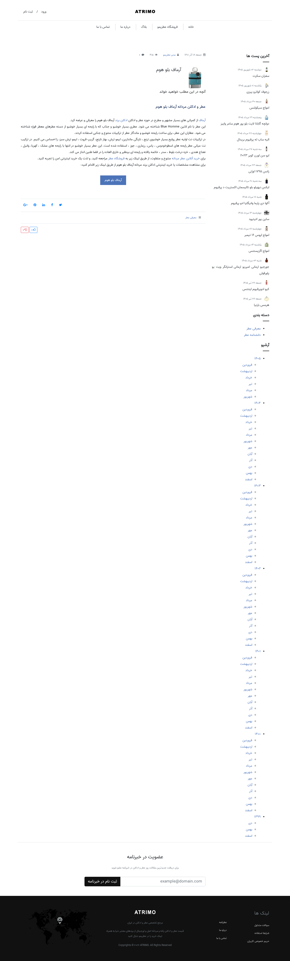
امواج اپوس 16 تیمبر (256, 235)
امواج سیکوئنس (259, 107)
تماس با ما (103, 26)
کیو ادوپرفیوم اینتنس (255, 289)
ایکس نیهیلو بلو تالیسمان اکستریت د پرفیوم (241, 187)
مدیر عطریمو (169, 55)
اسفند (248, 479)
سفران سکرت (261, 75)
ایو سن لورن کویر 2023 (254, 155)
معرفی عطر (253, 328)
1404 (257, 403)
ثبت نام (28, 11)
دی (250, 466)
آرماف (202, 120)
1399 (257, 816)
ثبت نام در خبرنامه (102, 881)
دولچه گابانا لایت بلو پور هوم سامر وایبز (245, 123)
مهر (250, 447)
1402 (258, 568)
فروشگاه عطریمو (167, 26)
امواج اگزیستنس (259, 251)
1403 (257, 485)
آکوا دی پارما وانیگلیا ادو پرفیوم (250, 203)
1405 (257, 358)
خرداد (248, 377)
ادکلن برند (121, 120)
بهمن (249, 473)
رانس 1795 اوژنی (258, 171)
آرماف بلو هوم (168, 70)
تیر (250, 384)
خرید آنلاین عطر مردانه (186, 158)
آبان (250, 454)
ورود (43, 11)
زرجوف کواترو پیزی (257, 91)
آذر (250, 460)
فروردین (247, 364)
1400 (258, 734)
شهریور (248, 396)
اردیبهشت (246, 371)
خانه (191, 26)
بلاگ (144, 26)
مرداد (249, 390)
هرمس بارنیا (261, 305)
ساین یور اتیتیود (259, 219)
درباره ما (125, 26)
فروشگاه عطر (116, 158)
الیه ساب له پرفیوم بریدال (253, 139)
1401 (258, 651)
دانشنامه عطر (252, 335)
